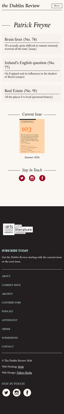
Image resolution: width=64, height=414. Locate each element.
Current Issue (11, 285)
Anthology (9, 320)
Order (6, 329)
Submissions (10, 337)
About (6, 276)
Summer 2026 (32, 157)
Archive (7, 293)
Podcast (7, 311)
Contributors (11, 302)
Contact (8, 346)
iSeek (21, 367)
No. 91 (30, 91)
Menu (57, 5)
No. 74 (30, 39)
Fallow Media (24, 373)
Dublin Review (21, 6)
